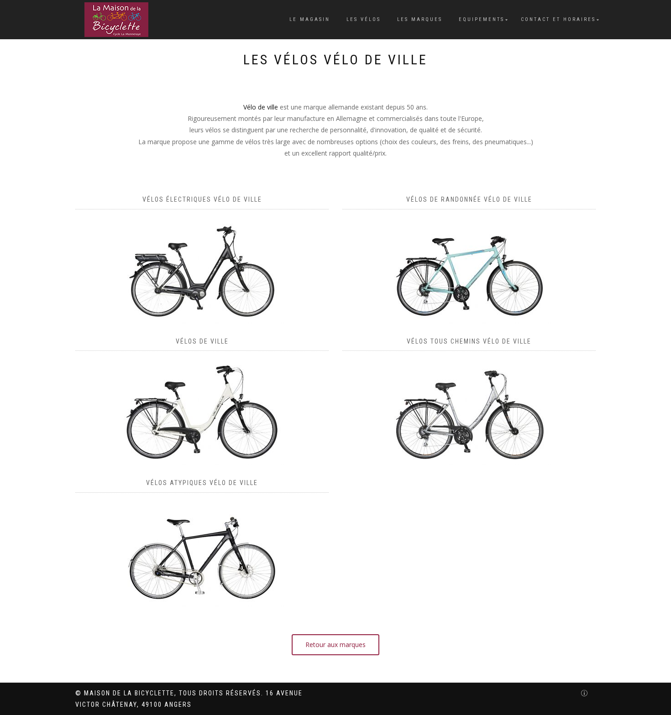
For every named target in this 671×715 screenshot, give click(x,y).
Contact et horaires (558, 19)
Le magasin (309, 19)
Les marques (419, 19)
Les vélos (363, 19)
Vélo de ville (260, 107)
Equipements (481, 19)
